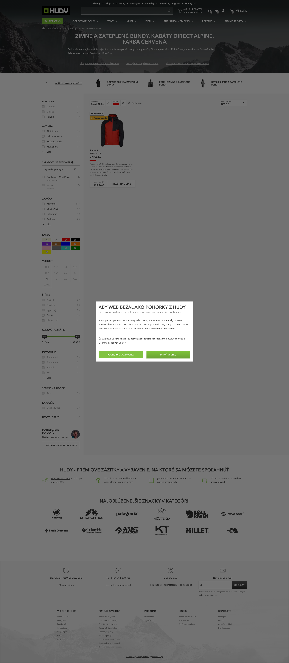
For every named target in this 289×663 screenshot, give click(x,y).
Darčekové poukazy (187, 624)
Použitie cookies (174, 338)
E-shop (221, 620)
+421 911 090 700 (120, 577)
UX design (130, 656)
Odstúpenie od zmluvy (108, 624)
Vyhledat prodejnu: (54, 169)
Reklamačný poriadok (108, 628)
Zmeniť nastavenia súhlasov (110, 647)
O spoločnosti (62, 616)
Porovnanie (209, 11)
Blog (108, 3)
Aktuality (120, 3)
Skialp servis (184, 620)
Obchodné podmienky (108, 620)
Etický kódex (62, 620)
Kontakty (149, 3)
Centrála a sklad (225, 624)
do (77, 336)
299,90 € (96, 182)
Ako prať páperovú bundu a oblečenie (99, 63)
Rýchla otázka (224, 628)
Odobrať (108, 103)
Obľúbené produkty (216, 11)
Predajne (135, 3)
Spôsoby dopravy (106, 631)
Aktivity (96, 3)
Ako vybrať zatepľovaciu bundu (142, 63)
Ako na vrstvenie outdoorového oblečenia (187, 63)
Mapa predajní (66, 585)
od (44, 336)
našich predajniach (167, 482)
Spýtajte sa (149, 620)
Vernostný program (170, 3)
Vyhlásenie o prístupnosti (109, 643)
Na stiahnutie (149, 616)
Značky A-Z (191, 3)
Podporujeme (62, 631)
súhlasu (213, 595)
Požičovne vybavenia (187, 616)
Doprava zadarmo (60, 478)
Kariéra (60, 635)
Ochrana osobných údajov (112, 342)
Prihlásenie (223, 11)
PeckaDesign (157, 656)
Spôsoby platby (105, 635)
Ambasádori (62, 628)
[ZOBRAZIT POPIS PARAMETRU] (72, 162)
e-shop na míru (143, 656)
